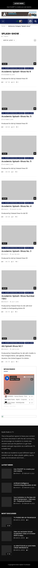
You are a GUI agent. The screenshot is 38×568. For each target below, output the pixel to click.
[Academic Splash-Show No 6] (19, 55)
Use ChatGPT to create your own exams (19, 7)
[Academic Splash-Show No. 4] (19, 190)
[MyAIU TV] (19, 21)
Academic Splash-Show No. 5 (16, 116)
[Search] (35, 21)
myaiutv (5, 209)
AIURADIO (6, 406)
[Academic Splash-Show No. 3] (19, 235)
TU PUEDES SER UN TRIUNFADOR (25, 518)
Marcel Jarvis (20, 520)
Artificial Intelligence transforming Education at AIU (25, 484)
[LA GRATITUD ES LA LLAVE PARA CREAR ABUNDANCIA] (7, 550)
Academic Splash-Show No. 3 (16, 251)
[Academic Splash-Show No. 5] (19, 100)
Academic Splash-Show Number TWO (18, 297)
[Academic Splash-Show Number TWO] (19, 280)
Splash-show (29, 68)
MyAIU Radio (13, 406)
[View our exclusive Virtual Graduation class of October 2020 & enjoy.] (7, 536)
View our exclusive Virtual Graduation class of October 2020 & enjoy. (24, 533)
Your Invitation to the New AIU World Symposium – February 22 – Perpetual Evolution (25, 499)
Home (3, 26)
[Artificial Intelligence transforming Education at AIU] (7, 488)
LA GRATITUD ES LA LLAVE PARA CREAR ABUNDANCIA (25, 547)
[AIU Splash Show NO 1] (19, 330)
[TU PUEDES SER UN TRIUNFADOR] (7, 522)
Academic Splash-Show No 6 (16, 71)
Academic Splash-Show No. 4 (16, 206)
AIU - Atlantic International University (13, 68)
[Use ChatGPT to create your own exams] (7, 474)
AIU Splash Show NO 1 (12, 346)
